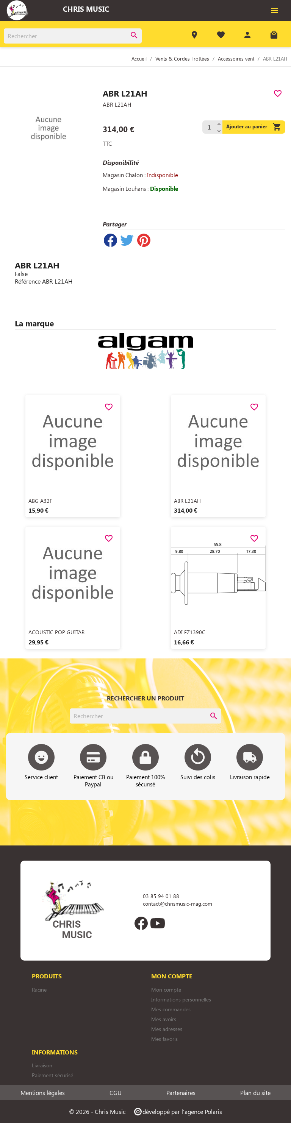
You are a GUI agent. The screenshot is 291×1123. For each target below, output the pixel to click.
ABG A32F (40, 500)
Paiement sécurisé (52, 1075)
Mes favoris (164, 1038)
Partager (110, 240)
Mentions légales (42, 1092)
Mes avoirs (163, 1019)
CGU (116, 1092)
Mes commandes (171, 1009)
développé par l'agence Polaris (177, 1111)
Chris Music (86, 9)
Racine (39, 989)
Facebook (141, 923)
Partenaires (181, 1092)
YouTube (157, 923)
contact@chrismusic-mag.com (177, 903)
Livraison (42, 1065)
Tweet (127, 240)
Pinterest (143, 240)
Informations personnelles (181, 999)
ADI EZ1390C (189, 632)
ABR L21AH (187, 500)
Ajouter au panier (254, 126)
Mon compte (166, 989)
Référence (28, 281)
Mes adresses (166, 1029)
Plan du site (255, 1092)
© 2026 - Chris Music (97, 1111)
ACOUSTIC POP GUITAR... (58, 632)
